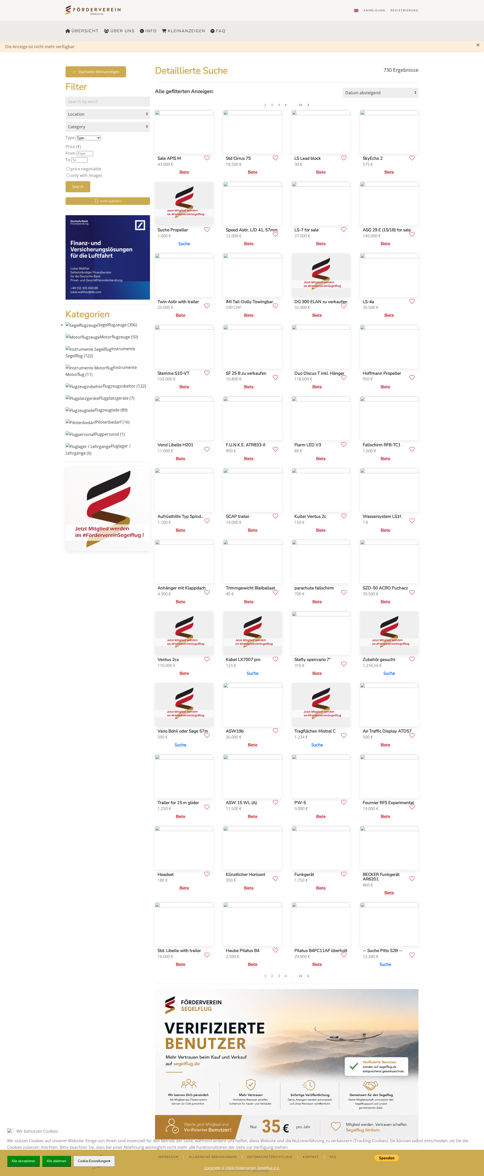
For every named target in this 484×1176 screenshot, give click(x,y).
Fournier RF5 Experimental (388, 803)
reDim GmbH (260, 1170)
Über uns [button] (122, 31)
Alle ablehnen (56, 1161)
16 (300, 105)
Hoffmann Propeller (382, 373)
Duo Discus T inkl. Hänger (319, 373)
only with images (86, 175)
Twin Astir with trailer (178, 302)
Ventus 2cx (168, 659)
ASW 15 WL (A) (241, 803)
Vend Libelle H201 (175, 445)
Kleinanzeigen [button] (186, 31)
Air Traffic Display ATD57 (387, 731)
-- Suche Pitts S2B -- (382, 950)
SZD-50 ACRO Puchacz (385, 588)
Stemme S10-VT (173, 373)
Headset (166, 874)
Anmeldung (374, 10)
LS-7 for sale (306, 230)
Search (78, 186)
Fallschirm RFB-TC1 (382, 445)
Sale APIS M (169, 158)
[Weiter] (308, 105)
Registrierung (404, 10)
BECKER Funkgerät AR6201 (381, 877)
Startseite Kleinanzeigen (98, 71)
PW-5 (300, 803)
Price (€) (73, 146)
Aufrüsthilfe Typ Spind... (181, 516)
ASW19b (235, 731)
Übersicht (85, 31)
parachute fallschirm (314, 588)
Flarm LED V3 (307, 445)
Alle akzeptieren (23, 1161)
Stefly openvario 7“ (312, 659)
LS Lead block (307, 158)
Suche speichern (111, 201)
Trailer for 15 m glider (178, 803)
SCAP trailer (237, 516)
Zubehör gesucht (379, 659)
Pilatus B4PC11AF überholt (320, 950)
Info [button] (151, 31)
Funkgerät (304, 874)
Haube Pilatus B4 (242, 950)
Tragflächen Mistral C (315, 731)
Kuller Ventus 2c (310, 516)
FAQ (221, 31)
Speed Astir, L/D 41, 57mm (252, 230)
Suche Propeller (173, 230)
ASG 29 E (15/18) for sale (387, 230)
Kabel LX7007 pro (243, 659)
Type (70, 137)
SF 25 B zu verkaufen (246, 373)
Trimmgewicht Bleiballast (250, 588)
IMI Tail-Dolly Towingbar (249, 302)
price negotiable (86, 169)
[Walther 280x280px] (108, 257)
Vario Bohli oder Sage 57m (183, 731)
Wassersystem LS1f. (382, 516)
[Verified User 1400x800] (286, 1064)
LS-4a (368, 302)
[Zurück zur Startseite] (96, 10)
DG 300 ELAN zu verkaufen (320, 302)
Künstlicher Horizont (245, 874)
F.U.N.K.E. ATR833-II (245, 445)
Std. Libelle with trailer (179, 950)
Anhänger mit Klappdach (182, 588)
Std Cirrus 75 (238, 158)
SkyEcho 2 (373, 158)
